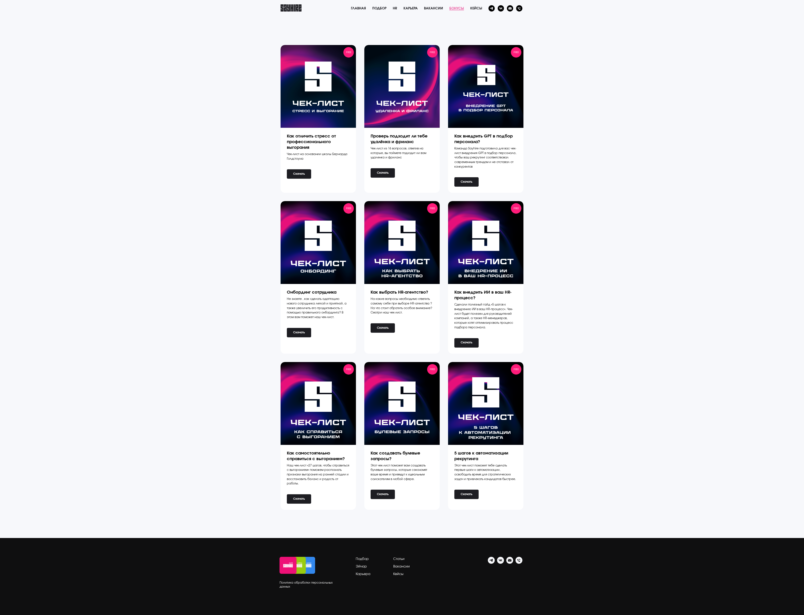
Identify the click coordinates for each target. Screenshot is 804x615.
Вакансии (433, 8)
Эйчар (361, 566)
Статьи (399, 559)
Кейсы (476, 8)
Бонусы (456, 8)
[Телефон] (519, 8)
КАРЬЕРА (410, 8)
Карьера (363, 574)
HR (395, 8)
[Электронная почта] (510, 8)
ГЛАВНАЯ (358, 8)
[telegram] (491, 8)
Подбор (362, 559)
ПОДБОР (379, 8)
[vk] (501, 8)
